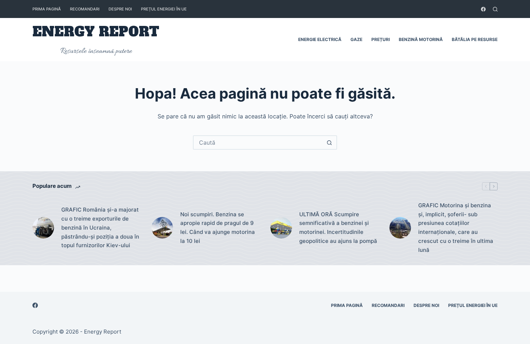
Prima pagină (46, 9)
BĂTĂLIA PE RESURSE (475, 39)
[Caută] (495, 9)
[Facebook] (483, 9)
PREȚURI (380, 39)
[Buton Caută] (329, 142)
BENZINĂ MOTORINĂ (421, 39)
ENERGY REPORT (95, 32)
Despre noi (120, 9)
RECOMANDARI (85, 9)
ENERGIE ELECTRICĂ (319, 39)
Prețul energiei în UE (164, 9)
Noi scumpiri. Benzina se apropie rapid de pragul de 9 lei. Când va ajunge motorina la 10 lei (217, 227)
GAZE (356, 39)
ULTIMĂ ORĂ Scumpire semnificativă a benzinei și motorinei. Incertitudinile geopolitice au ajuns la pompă (338, 227)
